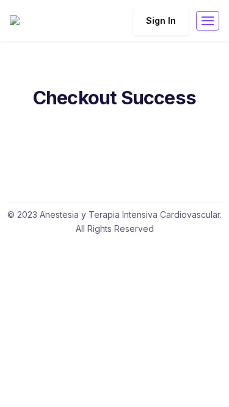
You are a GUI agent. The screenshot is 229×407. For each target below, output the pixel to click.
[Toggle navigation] (207, 21)
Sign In (161, 20)
